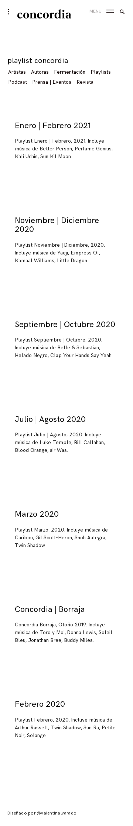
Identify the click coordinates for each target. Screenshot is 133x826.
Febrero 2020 (40, 704)
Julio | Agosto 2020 (50, 419)
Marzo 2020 (37, 514)
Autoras (40, 72)
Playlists (101, 72)
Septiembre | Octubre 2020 (65, 325)
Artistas (17, 72)
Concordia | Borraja (50, 609)
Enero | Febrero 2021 (53, 126)
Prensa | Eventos (51, 82)
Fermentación (69, 72)
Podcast (17, 82)
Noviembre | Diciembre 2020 (57, 225)
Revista (84, 82)
